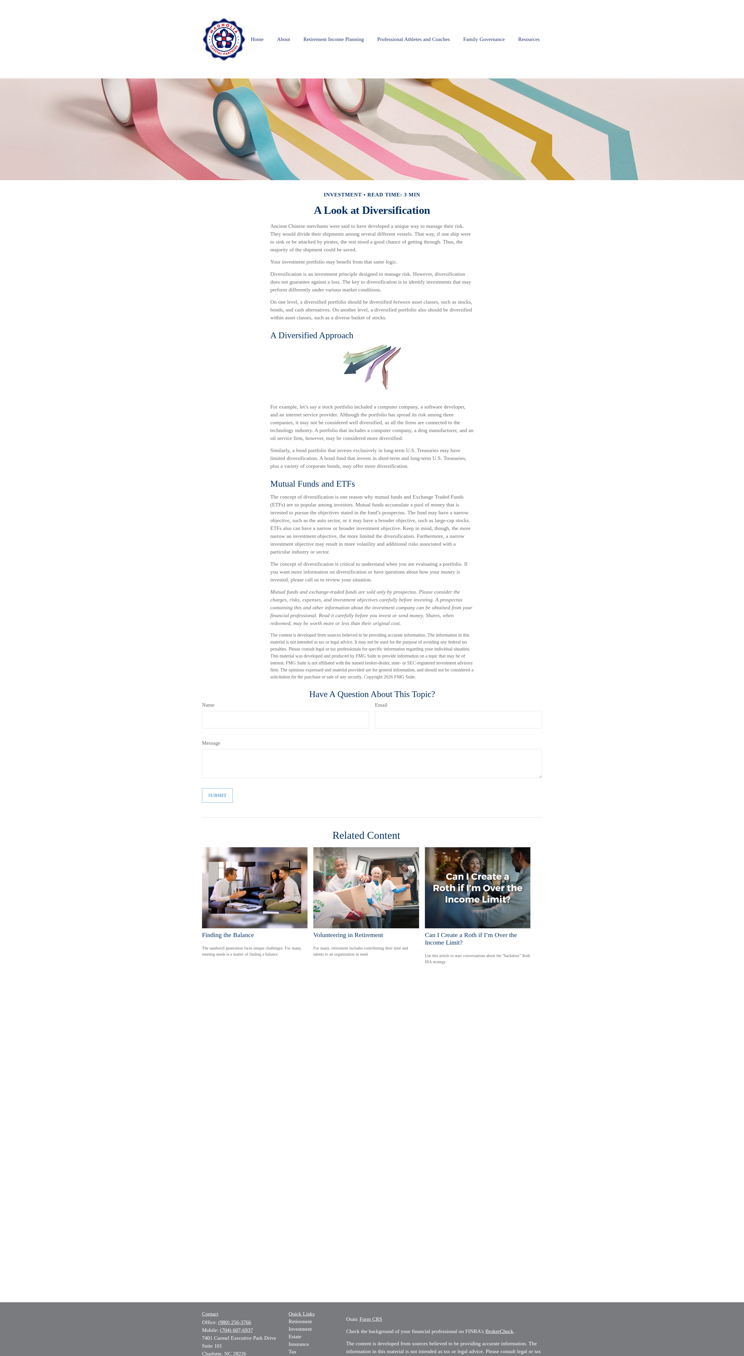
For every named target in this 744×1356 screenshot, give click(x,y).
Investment (300, 1329)
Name (208, 705)
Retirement (300, 1321)
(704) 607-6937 (236, 1330)
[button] (257, 39)
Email (381, 705)
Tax (292, 1352)
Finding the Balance (228, 934)
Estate (295, 1336)
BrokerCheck (499, 1331)
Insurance (299, 1344)
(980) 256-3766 (234, 1322)
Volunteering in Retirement (348, 934)
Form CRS (371, 1319)
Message (211, 743)
